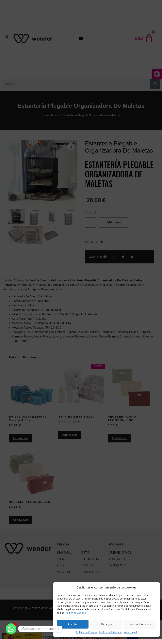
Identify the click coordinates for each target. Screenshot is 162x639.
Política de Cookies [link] (86, 632)
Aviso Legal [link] (130, 632)
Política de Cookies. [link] (75, 612)
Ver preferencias (140, 624)
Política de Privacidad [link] (110, 632)
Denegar (106, 624)
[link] (11, 628)
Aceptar (73, 624)
